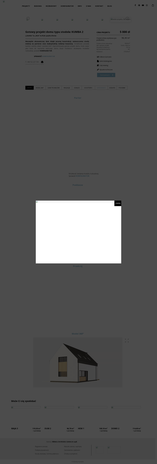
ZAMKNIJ (117, 203)
